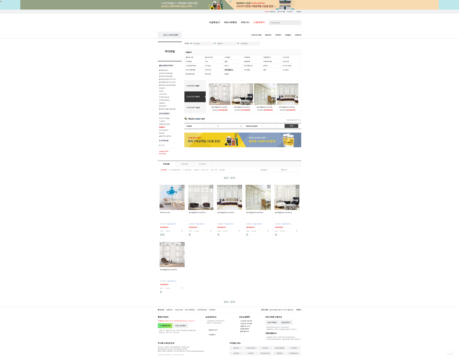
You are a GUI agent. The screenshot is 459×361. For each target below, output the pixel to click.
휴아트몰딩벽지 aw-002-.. (287, 107)
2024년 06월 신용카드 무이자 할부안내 (281, 310)
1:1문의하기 (259, 22)
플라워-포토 (209, 57)
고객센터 (298, 11)
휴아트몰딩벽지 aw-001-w (197, 212)
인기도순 (164, 170)
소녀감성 (286, 70)
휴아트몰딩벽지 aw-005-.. (219, 107)
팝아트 (265, 65)
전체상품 (166, 164)
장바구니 (281, 11)
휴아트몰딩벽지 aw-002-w (226, 212)
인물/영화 (247, 61)
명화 (264, 70)
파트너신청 (179, 310)
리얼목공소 (214, 22)
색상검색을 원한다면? (293, 120)
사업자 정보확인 (180, 326)
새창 (161, 231)
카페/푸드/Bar (267, 61)
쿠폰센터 (278, 35)
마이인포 (290, 11)
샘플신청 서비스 (245, 326)
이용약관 (212, 310)
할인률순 (222, 170)
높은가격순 (204, 170)
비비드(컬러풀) (190, 70)
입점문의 (169, 310)
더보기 (298, 310)
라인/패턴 (189, 61)
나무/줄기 (227, 57)
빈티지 (226, 65)
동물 (225, 61)
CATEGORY (193, 86)
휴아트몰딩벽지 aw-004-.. (242, 107)
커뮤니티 (245, 22)
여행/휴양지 (267, 57)
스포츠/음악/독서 (191, 65)
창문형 (226, 74)
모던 (206, 61)
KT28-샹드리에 (165, 212)
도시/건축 (286, 57)
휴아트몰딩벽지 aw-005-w (168, 270)
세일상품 (184, 164)
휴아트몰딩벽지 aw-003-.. (265, 107)
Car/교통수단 (248, 65)
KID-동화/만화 (190, 74)
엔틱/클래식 (228, 70)
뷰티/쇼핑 (286, 61)
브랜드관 (298, 35)
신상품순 (196, 170)
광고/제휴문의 (190, 310)
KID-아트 (208, 74)
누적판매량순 (187, 170)
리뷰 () (168, 231)
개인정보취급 (202, 310)
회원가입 (272, 11)
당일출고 (288, 35)
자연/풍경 (247, 57)
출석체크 (268, 35)
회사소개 (161, 310)
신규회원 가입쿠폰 (246, 321)
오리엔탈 (247, 70)
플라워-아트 (189, 57)
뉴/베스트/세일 (256, 35)
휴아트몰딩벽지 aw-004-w (283, 212)
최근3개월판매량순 (175, 170)
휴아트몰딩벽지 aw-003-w (254, 212)
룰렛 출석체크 (244, 331)
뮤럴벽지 (189, 52)
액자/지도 (208, 70)
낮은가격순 (214, 170)
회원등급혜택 (244, 329)
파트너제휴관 (230, 22)
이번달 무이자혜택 (246, 323)
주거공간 (208, 65)
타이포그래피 (287, 65)
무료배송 (202, 164)
